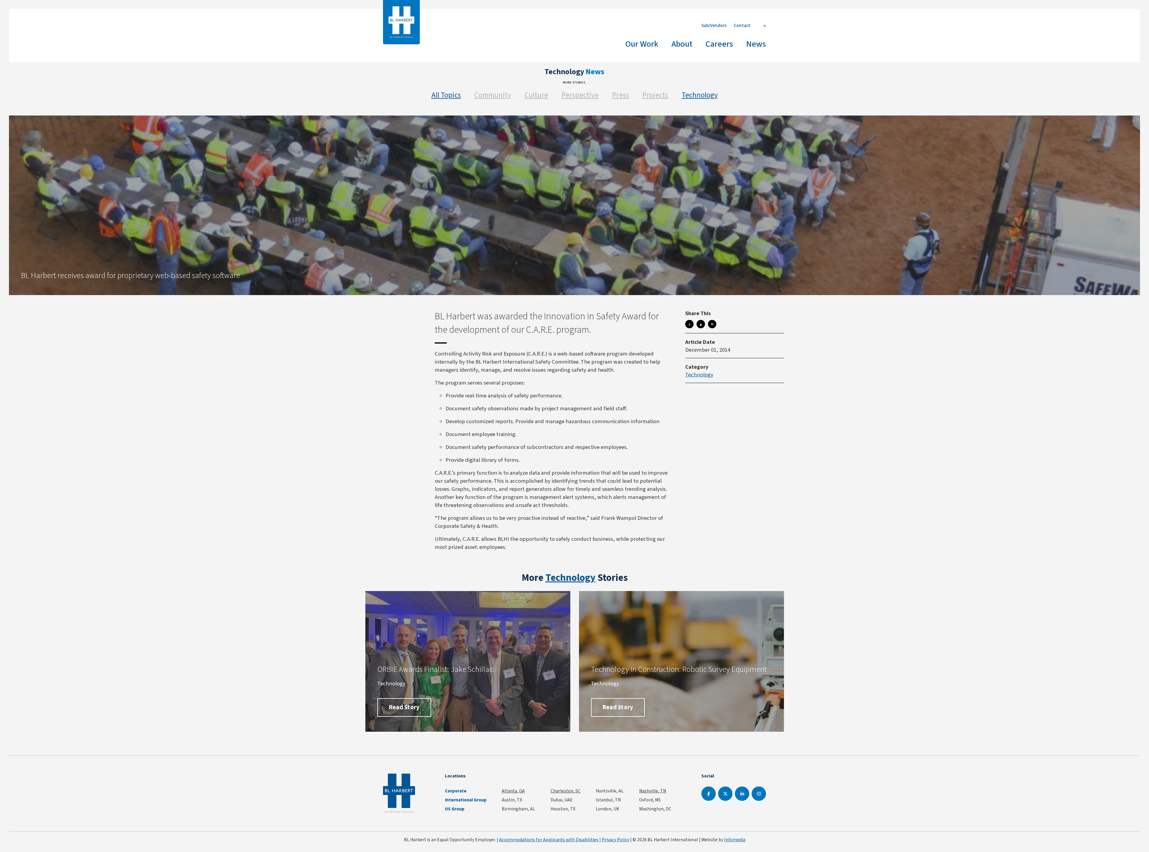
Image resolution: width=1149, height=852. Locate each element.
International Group (466, 800)
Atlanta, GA (513, 791)
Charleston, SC (565, 791)
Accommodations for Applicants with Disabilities (548, 839)
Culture (536, 95)
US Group (454, 809)
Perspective (580, 95)
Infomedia (734, 839)
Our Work (641, 43)
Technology (700, 95)
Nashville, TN (652, 791)
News (756, 43)
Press (620, 95)
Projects (655, 95)
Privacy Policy (615, 839)
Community (492, 95)
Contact (742, 25)
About (681, 43)
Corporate (455, 791)
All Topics (446, 95)
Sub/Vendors (714, 25)
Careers (719, 43)
